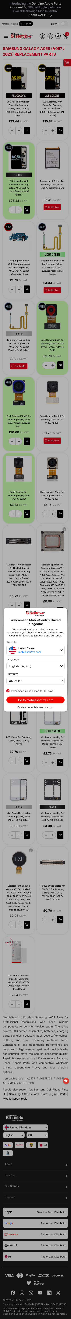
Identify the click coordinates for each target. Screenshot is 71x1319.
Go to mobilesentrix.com (35, 700)
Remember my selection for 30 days (32, 690)
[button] (66, 1081)
